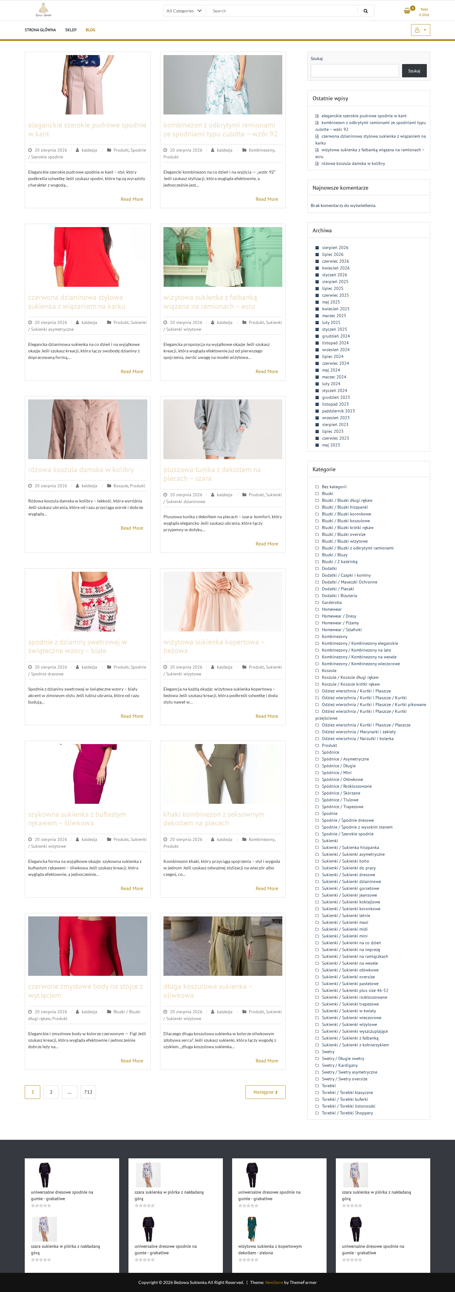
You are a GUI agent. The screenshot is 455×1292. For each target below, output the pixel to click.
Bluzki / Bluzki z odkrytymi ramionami (358, 548)
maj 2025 (331, 302)
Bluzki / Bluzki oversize (344, 534)
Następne (264, 1092)
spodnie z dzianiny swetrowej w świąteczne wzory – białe (77, 646)
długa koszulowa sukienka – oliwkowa (207, 990)
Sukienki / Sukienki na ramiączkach (355, 956)
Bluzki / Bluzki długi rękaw (347, 500)
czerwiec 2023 (335, 438)
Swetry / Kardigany (340, 1065)
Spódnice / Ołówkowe (342, 779)
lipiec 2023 (333, 431)
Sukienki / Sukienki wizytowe (349, 1024)
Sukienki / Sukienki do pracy (349, 868)
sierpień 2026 (335, 247)
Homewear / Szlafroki (342, 629)
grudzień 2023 (336, 397)
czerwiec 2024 (335, 363)
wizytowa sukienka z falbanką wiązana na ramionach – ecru (210, 301)
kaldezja (89, 150)
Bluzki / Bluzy (335, 555)
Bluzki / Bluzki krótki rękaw (348, 527)
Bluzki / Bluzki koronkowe (346, 514)
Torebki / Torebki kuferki (345, 1099)
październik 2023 (338, 411)
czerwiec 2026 (335, 261)
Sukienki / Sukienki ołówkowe (350, 970)
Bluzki (327, 493)
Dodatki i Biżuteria (339, 595)
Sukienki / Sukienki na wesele (350, 963)
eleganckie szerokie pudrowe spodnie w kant (87, 129)
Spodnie (329, 813)
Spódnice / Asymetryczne (345, 759)
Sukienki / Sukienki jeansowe (349, 895)
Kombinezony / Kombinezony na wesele (359, 657)
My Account (420, 30)
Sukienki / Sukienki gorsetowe (350, 888)
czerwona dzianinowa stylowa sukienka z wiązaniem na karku (76, 301)
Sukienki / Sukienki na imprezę (351, 949)
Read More (132, 199)
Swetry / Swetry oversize (344, 1079)
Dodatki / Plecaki (338, 589)
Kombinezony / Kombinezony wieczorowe (361, 663)
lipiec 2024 (333, 356)
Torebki (329, 1085)
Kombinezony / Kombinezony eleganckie (360, 643)
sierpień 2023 (335, 424)
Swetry (328, 1051)
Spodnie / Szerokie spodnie (348, 834)
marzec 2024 (334, 377)
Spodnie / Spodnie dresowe (348, 820)
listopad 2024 (335, 343)
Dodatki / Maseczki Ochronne (349, 582)
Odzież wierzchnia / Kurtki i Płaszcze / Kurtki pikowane (374, 704)
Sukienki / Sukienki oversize (348, 977)
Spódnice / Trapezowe (342, 806)
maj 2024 (331, 370)
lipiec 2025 (333, 288)
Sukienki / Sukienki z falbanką (350, 1038)
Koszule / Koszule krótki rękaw (351, 684)
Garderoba (332, 602)
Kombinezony (262, 150)
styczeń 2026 (334, 275)
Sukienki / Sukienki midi (345, 929)
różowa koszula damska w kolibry (81, 469)
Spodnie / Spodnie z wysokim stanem (357, 827)
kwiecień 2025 (336, 309)
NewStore (274, 1282)
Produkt (121, 150)
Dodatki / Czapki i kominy (346, 575)
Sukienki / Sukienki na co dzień (351, 942)
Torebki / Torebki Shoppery (347, 1113)
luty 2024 (331, 383)
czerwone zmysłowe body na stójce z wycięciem (85, 990)
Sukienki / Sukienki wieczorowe (351, 1017)
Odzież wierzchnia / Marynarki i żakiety (359, 731)
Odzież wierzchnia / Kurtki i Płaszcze (356, 691)
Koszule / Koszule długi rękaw (350, 677)
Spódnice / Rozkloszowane (347, 786)
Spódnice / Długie (339, 766)
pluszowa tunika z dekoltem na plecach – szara (212, 474)
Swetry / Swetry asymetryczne (349, 1072)
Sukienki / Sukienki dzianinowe (351, 881)
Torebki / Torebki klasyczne (347, 1092)
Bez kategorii (334, 486)
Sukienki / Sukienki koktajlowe (351, 902)
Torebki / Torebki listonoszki (348, 1106)
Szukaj (317, 58)
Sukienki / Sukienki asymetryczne (353, 854)
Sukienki (330, 840)
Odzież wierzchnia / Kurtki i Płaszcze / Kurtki (364, 697)
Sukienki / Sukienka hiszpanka (350, 847)
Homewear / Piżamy (340, 623)
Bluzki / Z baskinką (340, 561)
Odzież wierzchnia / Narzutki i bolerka (358, 738)
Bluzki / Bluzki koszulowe (346, 520)
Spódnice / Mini (337, 772)
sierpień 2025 (335, 281)
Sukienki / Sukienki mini (345, 936)
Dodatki (329, 568)
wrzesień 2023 (336, 417)
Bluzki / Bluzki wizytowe (345, 541)
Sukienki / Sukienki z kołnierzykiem (355, 1045)
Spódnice (330, 752)
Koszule (121, 486)
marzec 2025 (334, 315)
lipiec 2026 (333, 254)
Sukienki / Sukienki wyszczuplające (355, 1031)
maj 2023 (331, 445)
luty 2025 (331, 322)
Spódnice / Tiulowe (340, 800)
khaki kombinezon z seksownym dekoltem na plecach (213, 818)
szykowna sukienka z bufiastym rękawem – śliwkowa (77, 818)
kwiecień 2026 (336, 268)
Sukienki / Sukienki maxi (345, 922)
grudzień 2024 (336, 336)
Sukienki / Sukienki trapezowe (350, 1004)
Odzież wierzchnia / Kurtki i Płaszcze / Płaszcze (366, 725)
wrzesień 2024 (336, 349)
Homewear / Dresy (339, 616)
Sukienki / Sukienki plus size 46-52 (355, 990)
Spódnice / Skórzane (341, 793)
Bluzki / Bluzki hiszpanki (345, 507)
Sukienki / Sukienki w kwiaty (349, 1011)
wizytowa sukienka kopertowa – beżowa (214, 646)
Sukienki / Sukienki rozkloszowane (354, 997)
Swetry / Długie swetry (343, 1058)
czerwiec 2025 (335, 295)
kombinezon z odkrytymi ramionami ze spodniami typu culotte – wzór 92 (220, 129)
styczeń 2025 (334, 329)
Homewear (332, 609)
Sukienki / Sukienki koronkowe (351, 908)
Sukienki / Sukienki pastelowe (350, 983)
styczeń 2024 (334, 390)
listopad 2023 (335, 404)
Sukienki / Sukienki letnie (346, 915)
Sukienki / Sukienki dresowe (348, 874)
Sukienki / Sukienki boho (345, 861)
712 (88, 1092)
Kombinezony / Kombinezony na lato (356, 650)
